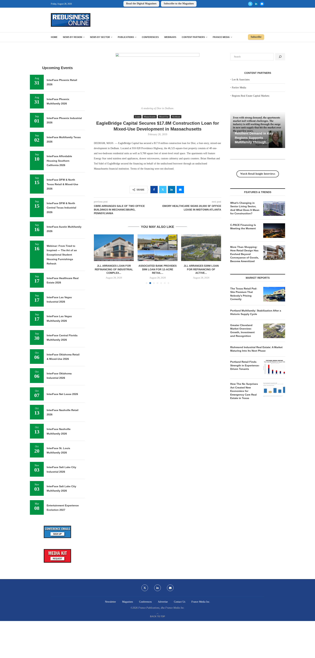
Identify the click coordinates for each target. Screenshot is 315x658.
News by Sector (100, 37)
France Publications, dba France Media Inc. (161, 607)
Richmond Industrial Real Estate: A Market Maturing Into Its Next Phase (256, 349)
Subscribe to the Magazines (179, 3)
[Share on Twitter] (162, 189)
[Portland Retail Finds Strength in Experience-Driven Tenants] (274, 367)
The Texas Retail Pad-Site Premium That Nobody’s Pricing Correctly (243, 294)
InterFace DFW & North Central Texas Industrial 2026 (61, 208)
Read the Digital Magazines (141, 3)
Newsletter (110, 601)
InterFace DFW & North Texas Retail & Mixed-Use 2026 (62, 184)
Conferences (150, 37)
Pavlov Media (239, 87)
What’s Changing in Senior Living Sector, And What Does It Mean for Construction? (244, 208)
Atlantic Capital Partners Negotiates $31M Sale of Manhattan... (201, 240)
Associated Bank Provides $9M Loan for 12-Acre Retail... (114, 269)
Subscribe (256, 37)
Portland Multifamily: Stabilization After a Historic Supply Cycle (255, 312)
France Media (221, 37)
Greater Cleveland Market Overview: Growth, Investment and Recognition (242, 330)
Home (54, 37)
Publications (126, 37)
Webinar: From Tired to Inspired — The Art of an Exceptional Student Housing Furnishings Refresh (62, 254)
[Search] (280, 56)
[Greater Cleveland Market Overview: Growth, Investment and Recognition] (274, 331)
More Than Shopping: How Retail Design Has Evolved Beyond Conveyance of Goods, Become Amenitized (244, 254)
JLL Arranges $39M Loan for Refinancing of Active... (157, 269)
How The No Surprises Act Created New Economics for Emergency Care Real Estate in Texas (244, 391)
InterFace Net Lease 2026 (62, 394)
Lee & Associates (241, 79)
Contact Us (179, 601)
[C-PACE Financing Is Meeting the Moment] (274, 230)
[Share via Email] (180, 189)
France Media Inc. (200, 601)
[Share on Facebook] (154, 189)
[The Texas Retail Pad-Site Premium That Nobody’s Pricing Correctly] (274, 294)
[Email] (262, 4)
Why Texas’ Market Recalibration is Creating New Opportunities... (259, 137)
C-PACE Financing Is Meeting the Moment (243, 226)
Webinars (170, 37)
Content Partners (193, 37)
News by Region (72, 37)
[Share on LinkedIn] (171, 189)
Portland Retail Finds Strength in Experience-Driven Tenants (245, 365)
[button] (99, 259)
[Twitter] (250, 4)
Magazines (127, 601)
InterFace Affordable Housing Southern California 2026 (59, 161)
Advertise (163, 601)
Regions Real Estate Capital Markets (250, 95)
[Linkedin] (256, 4)
